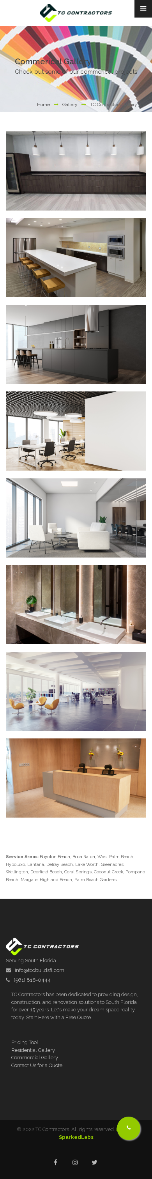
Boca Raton (83, 856)
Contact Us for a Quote (36, 1065)
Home (43, 104)
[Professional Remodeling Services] (87, 177)
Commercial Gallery (34, 1057)
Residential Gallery (33, 1050)
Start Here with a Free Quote (58, 1017)
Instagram (75, 1162)
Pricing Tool (24, 1042)
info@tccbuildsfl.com (39, 970)
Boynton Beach (55, 856)
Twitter (94, 1162)
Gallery (70, 104)
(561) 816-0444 (32, 980)
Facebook (55, 1162)
